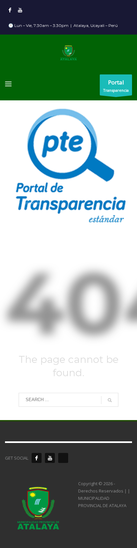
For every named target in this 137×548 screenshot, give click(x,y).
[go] (109, 400)
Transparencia (116, 85)
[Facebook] (10, 10)
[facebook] (37, 458)
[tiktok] (63, 458)
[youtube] (50, 458)
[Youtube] (20, 10)
